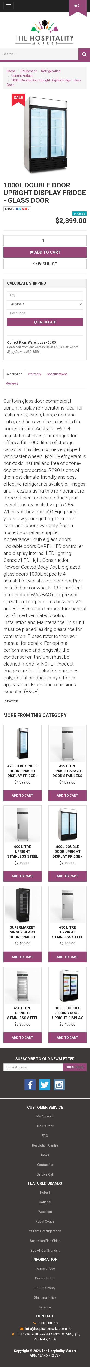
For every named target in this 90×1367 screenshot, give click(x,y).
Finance (45, 1307)
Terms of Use (45, 1268)
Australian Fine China (45, 1241)
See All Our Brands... (45, 1250)
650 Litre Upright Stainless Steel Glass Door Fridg (22, 1018)
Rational (45, 1202)
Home (11, 71)
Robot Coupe (45, 1221)
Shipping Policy (45, 1297)
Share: (10, 209)
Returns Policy (45, 1288)
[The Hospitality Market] (45, 31)
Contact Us (45, 1165)
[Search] (84, 54)
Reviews (12, 383)
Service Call (45, 1174)
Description (14, 374)
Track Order (45, 1126)
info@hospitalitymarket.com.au (48, 1329)
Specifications (57, 374)
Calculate (46, 322)
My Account (45, 1116)
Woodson (45, 1212)
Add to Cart (46, 252)
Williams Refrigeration (45, 1231)
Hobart (45, 1192)
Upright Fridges (22, 75)
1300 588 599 (48, 1323)
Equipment (29, 71)
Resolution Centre (45, 1145)
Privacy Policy (45, 1278)
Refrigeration (50, 71)
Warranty (34, 374)
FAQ (45, 1136)
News (45, 1155)
